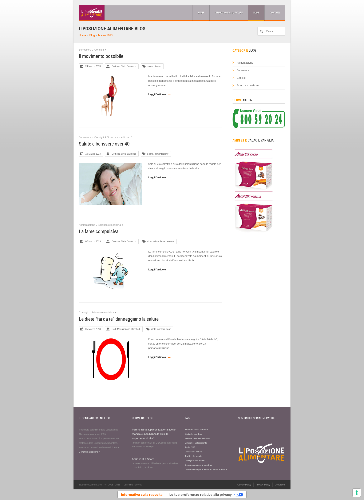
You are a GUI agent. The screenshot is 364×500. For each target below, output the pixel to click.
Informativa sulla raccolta (141, 494)
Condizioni (280, 484)
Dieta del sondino (193, 434)
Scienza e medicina (118, 137)
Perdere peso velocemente (197, 438)
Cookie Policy (244, 484)
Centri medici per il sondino (198, 465)
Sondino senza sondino (196, 430)
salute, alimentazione (158, 153)
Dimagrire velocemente (196, 443)
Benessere (85, 49)
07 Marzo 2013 (93, 241)
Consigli (99, 49)
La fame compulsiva (98, 231)
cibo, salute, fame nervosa (160, 241)
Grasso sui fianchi (193, 452)
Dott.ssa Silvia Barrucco (124, 66)
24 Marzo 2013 (93, 66)
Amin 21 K (190, 447)
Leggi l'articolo (159, 94)
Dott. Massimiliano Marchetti (126, 329)
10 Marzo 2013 (93, 153)
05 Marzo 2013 (93, 329)
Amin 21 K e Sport (143, 459)
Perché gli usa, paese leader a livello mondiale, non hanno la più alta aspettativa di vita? (153, 434)
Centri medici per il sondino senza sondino (206, 469)
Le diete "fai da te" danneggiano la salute (119, 319)
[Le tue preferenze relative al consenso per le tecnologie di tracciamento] (357, 493)
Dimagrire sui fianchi (195, 461)
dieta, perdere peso (161, 329)
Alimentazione (87, 224)
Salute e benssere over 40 (104, 144)
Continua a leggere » (89, 452)
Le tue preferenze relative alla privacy (200, 494)
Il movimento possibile (101, 56)
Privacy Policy (263, 484)
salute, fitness (154, 66)
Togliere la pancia (193, 456)
